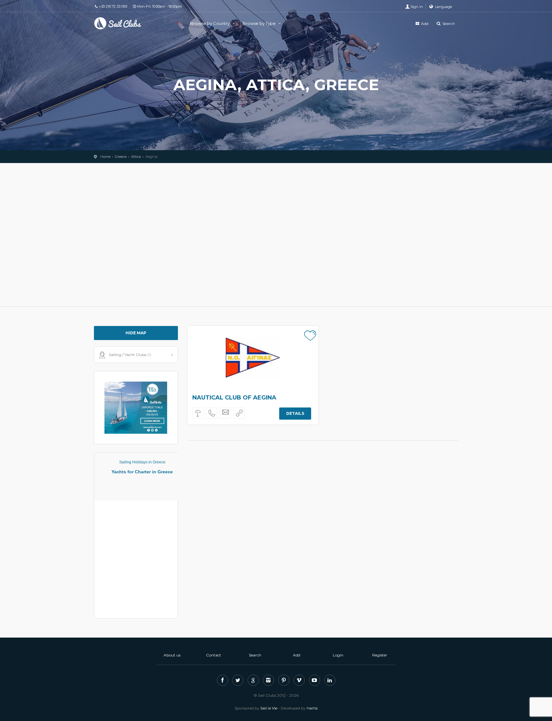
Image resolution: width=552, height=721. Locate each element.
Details (295, 413)
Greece (120, 156)
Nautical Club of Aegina (234, 397)
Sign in (416, 6)
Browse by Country (210, 23)
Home (105, 156)
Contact (213, 655)
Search (448, 23)
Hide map (136, 332)
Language (443, 6)
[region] (276, 234)
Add (424, 23)
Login (338, 655)
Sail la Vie (268, 708)
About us (172, 655)
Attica (136, 156)
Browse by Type (259, 23)
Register (379, 655)
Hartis (312, 708)
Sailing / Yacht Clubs (130, 354)
